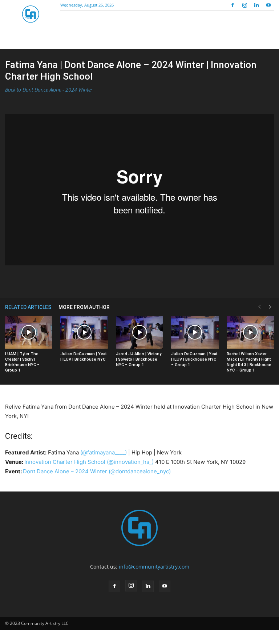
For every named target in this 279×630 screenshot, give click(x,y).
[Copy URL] (148, 280)
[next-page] (270, 307)
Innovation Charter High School (64, 461)
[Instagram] (244, 5)
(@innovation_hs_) (130, 461)
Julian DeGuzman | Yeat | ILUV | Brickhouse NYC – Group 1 (194, 359)
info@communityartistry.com (154, 566)
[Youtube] (268, 5)
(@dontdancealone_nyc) (140, 471)
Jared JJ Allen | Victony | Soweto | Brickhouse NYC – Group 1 (138, 359)
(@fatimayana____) (103, 452)
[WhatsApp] (131, 280)
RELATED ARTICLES (28, 307)
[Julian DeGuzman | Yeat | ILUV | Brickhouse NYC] (84, 332)
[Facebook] (232, 5)
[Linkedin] (256, 5)
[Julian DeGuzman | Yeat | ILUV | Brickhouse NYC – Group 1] (194, 332)
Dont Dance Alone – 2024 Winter (65, 471)
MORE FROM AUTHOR (84, 307)
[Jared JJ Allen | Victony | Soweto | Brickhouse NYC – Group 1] (139, 332)
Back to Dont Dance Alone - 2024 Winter (48, 89)
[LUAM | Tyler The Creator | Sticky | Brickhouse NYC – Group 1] (28, 332)
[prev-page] (259, 307)
